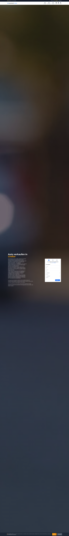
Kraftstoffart (47, 277)
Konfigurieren (60, 534)
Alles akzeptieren (54, 534)
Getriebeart (47, 274)
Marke (46, 267)
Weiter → (57, 280)
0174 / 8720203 (56, 0)
